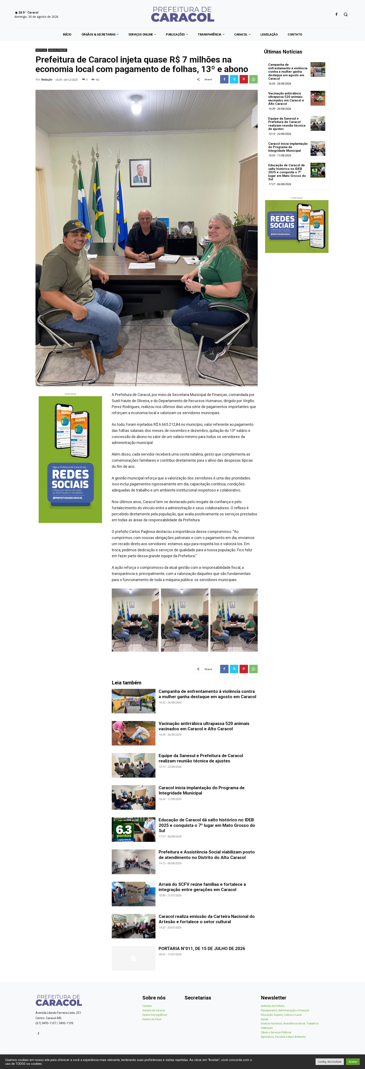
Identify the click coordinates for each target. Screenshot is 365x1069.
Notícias (41, 50)
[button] (345, 14)
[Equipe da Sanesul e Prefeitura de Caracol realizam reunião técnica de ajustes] (133, 765)
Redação (46, 79)
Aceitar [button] (353, 1061)
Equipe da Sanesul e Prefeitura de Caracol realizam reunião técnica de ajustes (201, 758)
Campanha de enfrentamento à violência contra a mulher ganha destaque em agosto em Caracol (207, 694)
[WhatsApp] (253, 79)
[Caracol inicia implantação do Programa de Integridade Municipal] (133, 797)
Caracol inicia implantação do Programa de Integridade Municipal (202, 790)
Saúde (264, 1019)
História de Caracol (153, 1010)
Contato (147, 1006)
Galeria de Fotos (151, 1019)
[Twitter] (234, 79)
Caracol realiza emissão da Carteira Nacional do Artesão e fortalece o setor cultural (207, 919)
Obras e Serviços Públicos (276, 1032)
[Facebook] (336, 14)
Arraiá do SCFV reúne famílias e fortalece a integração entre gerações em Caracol (202, 887)
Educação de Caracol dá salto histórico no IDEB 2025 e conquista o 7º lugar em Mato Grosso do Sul (207, 825)
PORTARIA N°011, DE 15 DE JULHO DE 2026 (202, 948)
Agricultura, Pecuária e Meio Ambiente (283, 1036)
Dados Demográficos (154, 1014)
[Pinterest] (244, 79)
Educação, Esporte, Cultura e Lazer (281, 1014)
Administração (57, 50)
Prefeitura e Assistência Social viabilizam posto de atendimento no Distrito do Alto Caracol (207, 854)
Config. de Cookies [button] (329, 1061)
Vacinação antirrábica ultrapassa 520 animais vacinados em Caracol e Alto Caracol (204, 726)
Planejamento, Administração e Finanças (285, 1010)
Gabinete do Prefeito (273, 1006)
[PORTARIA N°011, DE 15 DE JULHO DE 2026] (133, 958)
